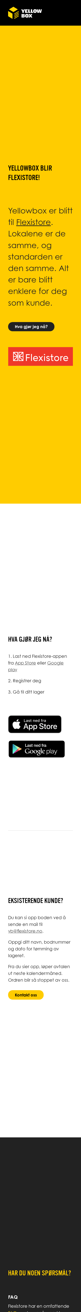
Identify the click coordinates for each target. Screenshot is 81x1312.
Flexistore (33, 222)
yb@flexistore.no (25, 931)
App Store (25, 662)
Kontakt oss (26, 994)
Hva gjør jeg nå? (31, 326)
